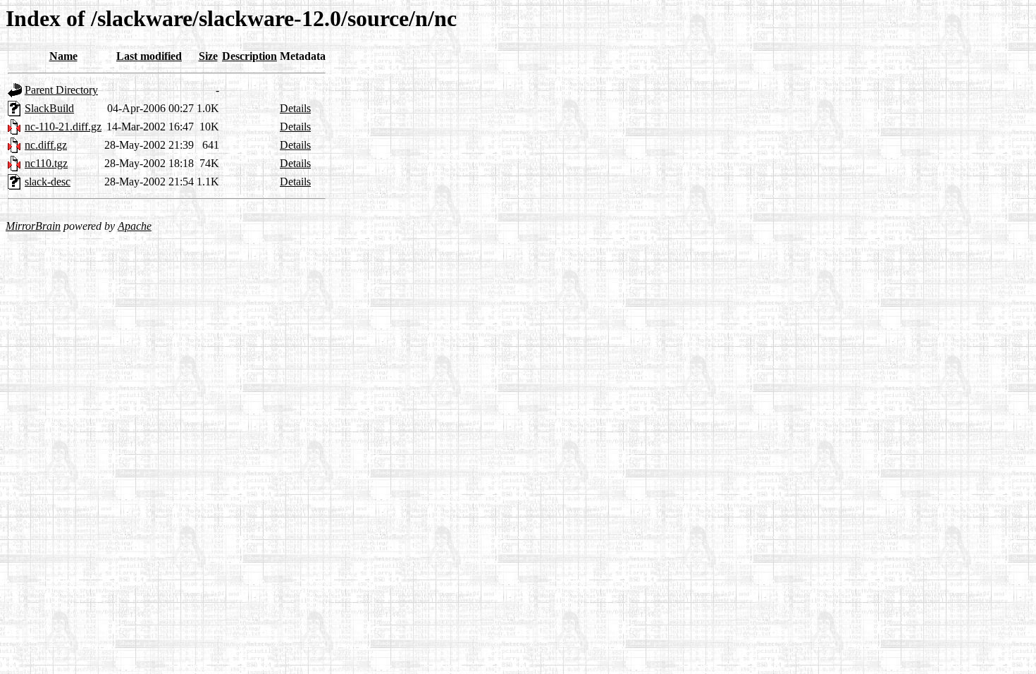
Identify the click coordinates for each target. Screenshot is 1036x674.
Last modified (149, 56)
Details (295, 108)
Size (208, 56)
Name (63, 56)
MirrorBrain (33, 226)
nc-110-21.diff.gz (63, 127)
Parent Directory (61, 90)
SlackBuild (49, 108)
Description (249, 56)
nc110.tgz (46, 163)
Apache (135, 226)
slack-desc (47, 182)
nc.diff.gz (46, 145)
